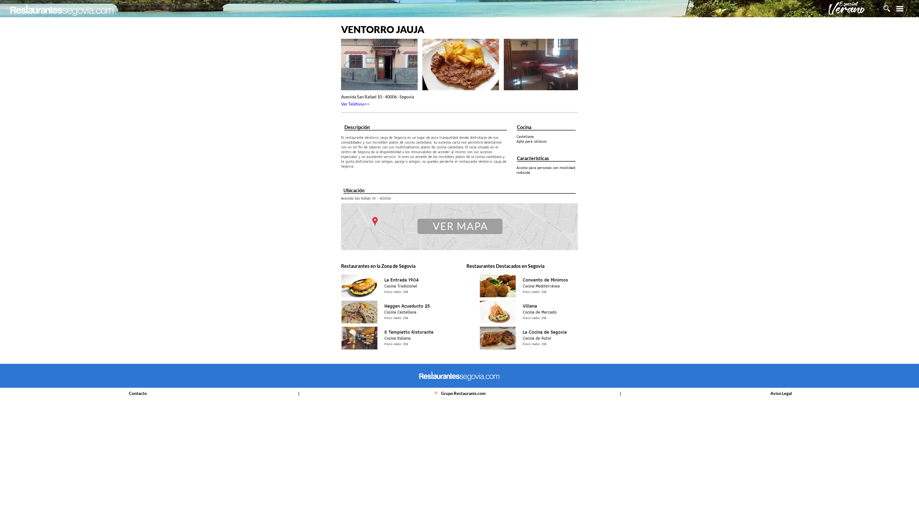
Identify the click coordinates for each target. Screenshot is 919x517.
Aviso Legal (781, 393)
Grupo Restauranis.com (463, 393)
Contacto (138, 393)
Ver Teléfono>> (355, 104)
